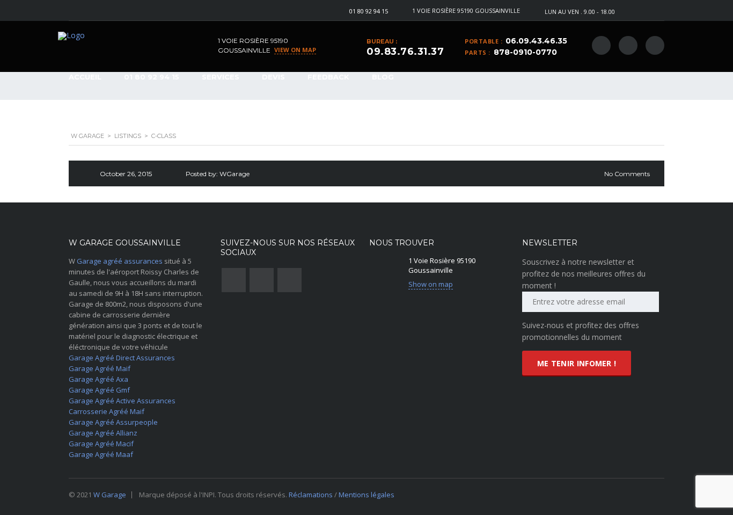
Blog (383, 76)
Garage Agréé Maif (99, 368)
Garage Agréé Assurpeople (113, 422)
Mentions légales (366, 494)
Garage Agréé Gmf (99, 390)
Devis (273, 76)
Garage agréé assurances (120, 261)
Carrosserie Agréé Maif (106, 411)
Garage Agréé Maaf (101, 454)
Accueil (85, 76)
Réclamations (311, 494)
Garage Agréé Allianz (103, 433)
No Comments (627, 174)
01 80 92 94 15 (368, 11)
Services (220, 76)
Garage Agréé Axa (98, 379)
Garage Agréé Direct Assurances (122, 357)
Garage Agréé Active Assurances (122, 400)
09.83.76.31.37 (405, 51)
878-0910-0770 (525, 52)
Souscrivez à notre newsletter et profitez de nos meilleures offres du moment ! (584, 274)
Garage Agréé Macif (101, 443)
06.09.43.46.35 (536, 41)
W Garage (109, 494)
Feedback (328, 76)
